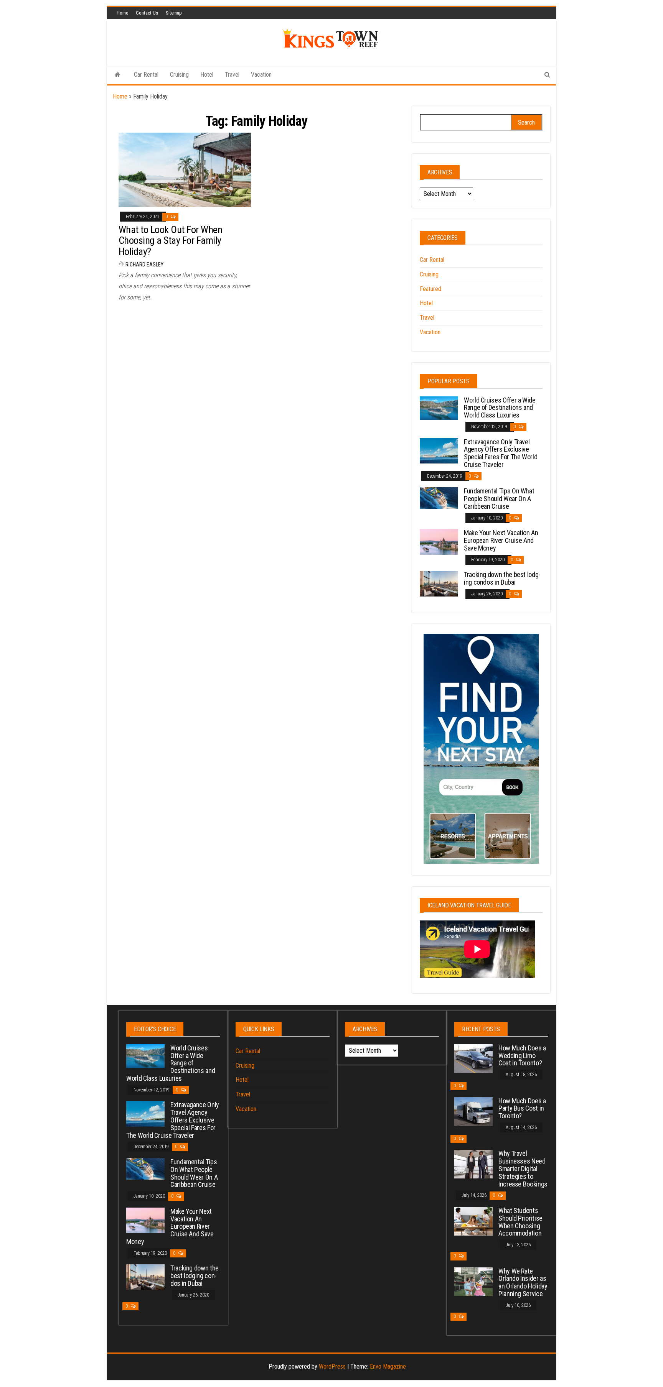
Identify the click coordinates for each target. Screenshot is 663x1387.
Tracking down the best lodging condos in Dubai (502, 578)
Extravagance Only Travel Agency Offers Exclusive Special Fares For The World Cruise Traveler (500, 453)
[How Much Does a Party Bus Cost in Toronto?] (473, 1110)
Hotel (206, 74)
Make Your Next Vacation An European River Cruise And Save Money (501, 540)
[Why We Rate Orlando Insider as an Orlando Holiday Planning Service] (473, 1281)
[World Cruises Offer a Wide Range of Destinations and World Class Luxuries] (439, 407)
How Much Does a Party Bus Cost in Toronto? (522, 1108)
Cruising (179, 74)
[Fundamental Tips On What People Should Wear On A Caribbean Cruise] (439, 497)
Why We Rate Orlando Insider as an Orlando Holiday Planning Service (523, 1282)
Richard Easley (144, 264)
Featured (430, 289)
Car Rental (146, 74)
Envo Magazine (388, 1366)
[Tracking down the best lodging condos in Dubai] (439, 583)
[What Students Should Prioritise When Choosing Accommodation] (473, 1220)
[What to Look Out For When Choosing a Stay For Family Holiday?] (185, 169)
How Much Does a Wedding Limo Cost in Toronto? (522, 1055)
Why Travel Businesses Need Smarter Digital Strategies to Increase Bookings (523, 1168)
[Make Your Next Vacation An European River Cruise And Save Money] (439, 541)
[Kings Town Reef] (117, 74)
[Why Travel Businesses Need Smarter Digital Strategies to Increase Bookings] (473, 1163)
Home (122, 13)
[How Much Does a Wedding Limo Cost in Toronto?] (473, 1058)
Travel (232, 74)
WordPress (332, 1366)
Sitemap (174, 13)
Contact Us (147, 13)
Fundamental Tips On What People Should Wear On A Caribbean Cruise (499, 498)
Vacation (261, 74)
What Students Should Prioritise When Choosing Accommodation (520, 1221)
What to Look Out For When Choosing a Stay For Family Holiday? (170, 240)
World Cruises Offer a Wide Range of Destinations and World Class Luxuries (500, 407)
